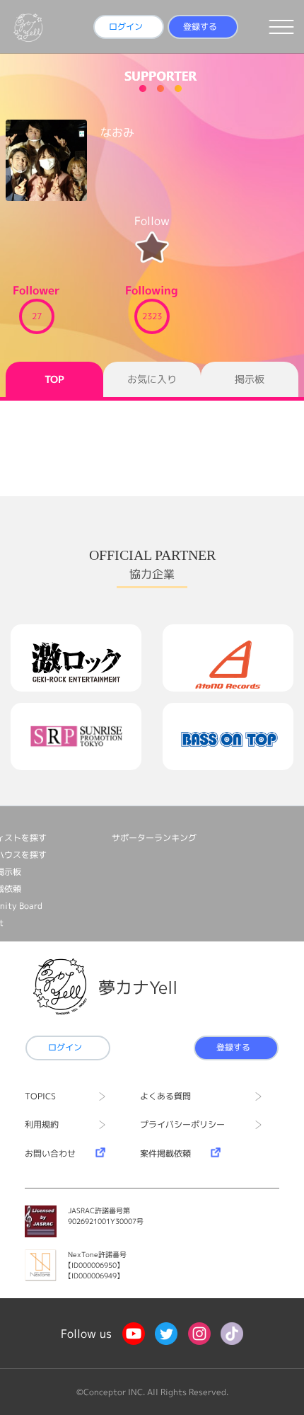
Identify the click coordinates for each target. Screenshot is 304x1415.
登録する (200, 27)
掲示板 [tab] (249, 379)
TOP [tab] (54, 379)
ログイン (126, 27)
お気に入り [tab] (152, 379)
